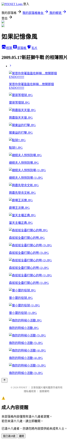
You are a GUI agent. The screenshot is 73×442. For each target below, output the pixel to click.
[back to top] (4, 380)
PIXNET (23, 387)
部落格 (22, 48)
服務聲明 (44, 391)
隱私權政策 (30, 391)
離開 (21, 436)
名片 (34, 48)
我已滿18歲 (9, 436)
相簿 (9, 48)
